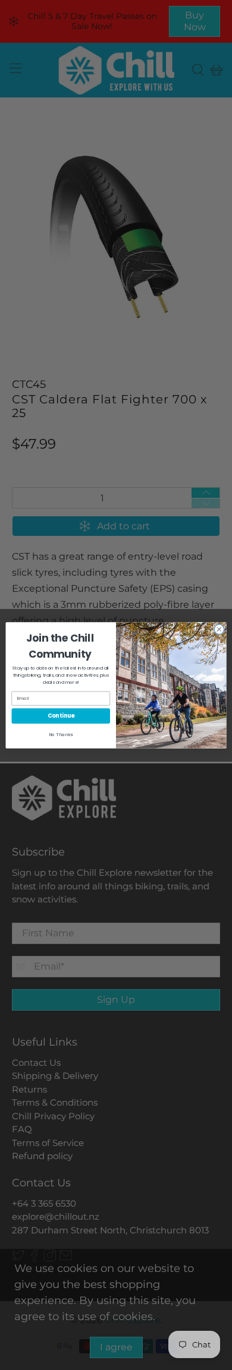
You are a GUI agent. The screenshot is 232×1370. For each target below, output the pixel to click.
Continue (61, 715)
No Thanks (61, 734)
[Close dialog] (219, 629)
